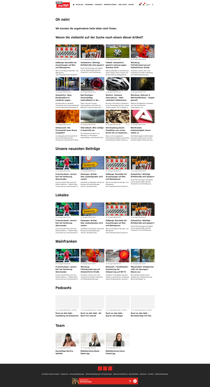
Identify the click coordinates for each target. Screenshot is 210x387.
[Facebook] (100, 368)
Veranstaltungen (110, 4)
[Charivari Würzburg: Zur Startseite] (63, 4)
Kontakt (131, 4)
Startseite (74, 5)
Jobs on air (122, 4)
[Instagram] (105, 368)
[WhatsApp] (110, 368)
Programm (89, 4)
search (153, 5)
